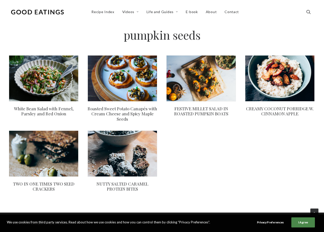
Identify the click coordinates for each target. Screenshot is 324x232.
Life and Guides (160, 12)
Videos (128, 12)
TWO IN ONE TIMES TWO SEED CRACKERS (43, 186)
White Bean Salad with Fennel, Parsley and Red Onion (44, 111)
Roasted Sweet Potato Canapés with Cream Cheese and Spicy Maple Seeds (122, 114)
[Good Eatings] (37, 12)
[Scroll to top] (314, 212)
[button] (310, 12)
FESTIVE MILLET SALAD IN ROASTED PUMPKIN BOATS (201, 111)
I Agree (303, 222)
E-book (192, 12)
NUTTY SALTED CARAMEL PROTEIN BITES (122, 186)
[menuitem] (103, 12)
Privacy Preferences (270, 222)
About (211, 12)
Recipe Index (102, 12)
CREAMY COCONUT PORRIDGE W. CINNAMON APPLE (280, 111)
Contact (232, 12)
